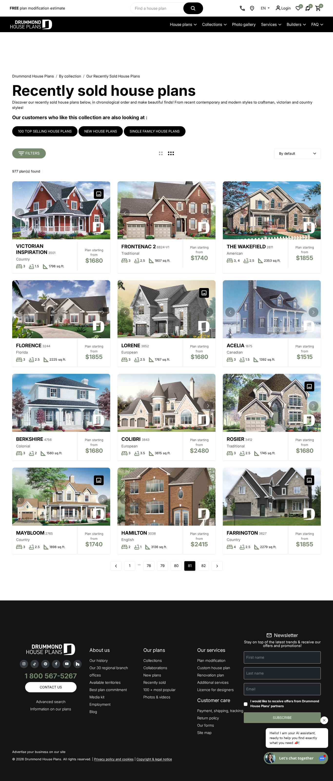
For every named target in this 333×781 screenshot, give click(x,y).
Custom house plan (213, 667)
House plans (181, 24)
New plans (152, 675)
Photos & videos (156, 697)
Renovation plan (210, 675)
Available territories (105, 682)
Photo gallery (244, 24)
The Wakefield (246, 247)
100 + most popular (159, 689)
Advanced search (51, 701)
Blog (93, 711)
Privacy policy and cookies (114, 759)
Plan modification (211, 660)
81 (190, 565)
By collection (70, 76)
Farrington (242, 533)
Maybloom (30, 533)
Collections (212, 24)
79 (162, 565)
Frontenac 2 (138, 247)
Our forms (205, 725)
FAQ (315, 24)
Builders (294, 24)
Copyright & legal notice (154, 759)
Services (269, 24)
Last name (255, 673)
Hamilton (134, 533)
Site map (204, 732)
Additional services (213, 682)
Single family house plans (155, 131)
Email (250, 689)
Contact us (51, 687)
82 (203, 565)
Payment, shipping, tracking (220, 710)
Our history (98, 660)
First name (255, 657)
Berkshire (29, 439)
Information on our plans (50, 709)
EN (264, 8)
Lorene (130, 345)
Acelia (236, 345)
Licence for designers (215, 689)
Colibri (131, 439)
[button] (103, 213)
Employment (99, 704)
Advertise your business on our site (38, 752)
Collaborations (155, 667)
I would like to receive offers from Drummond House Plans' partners (284, 703)
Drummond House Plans (33, 76)
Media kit (96, 697)
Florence (28, 345)
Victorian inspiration (31, 249)
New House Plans (100, 131)
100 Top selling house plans (45, 131)
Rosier (235, 439)
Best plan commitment (108, 689)
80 (176, 565)
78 (149, 565)
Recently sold (154, 682)
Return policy (208, 718)
